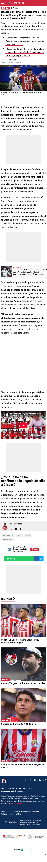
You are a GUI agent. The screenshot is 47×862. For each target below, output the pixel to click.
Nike (19, 212)
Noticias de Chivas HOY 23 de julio (18, 724)
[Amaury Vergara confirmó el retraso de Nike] (23, 664)
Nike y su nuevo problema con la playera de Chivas (22, 766)
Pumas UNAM (7, 539)
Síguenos (34, 549)
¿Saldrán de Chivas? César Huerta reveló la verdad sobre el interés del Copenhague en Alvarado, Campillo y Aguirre (24, 52)
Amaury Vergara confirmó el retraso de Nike (23, 683)
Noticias (17, 8)
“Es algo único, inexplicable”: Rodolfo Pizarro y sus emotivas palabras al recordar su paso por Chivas (25, 41)
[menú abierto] (2, 2)
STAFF (18, 789)
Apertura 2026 (8, 535)
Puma (41, 219)
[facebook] (25, 780)
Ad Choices (20, 814)
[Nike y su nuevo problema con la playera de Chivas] (23, 745)
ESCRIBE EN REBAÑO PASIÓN (12, 791)
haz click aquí (16, 803)
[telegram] (39, 780)
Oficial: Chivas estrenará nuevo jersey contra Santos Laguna (20, 641)
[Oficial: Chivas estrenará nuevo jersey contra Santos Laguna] (23, 620)
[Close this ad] (45, 854)
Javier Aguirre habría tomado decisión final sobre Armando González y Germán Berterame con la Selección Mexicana (30, 272)
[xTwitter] (35, 780)
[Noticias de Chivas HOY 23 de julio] (23, 705)
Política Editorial (7, 814)
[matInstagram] (30, 780)
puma (28, 535)
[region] (23, 859)
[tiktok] (44, 780)
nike (19, 535)
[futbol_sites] (11, 822)
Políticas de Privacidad (30, 811)
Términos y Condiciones (10, 811)
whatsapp (11, 559)
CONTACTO (27, 789)
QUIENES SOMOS (7, 789)
